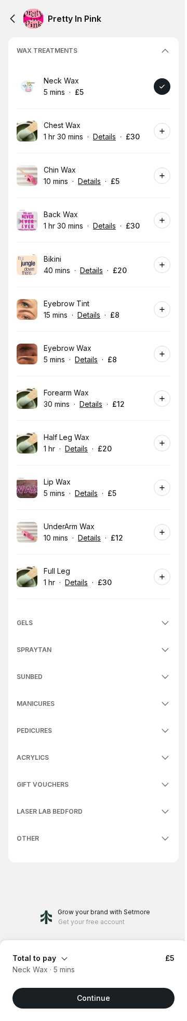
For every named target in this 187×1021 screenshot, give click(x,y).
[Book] (162, 86)
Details (104, 136)
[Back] (12, 18)
